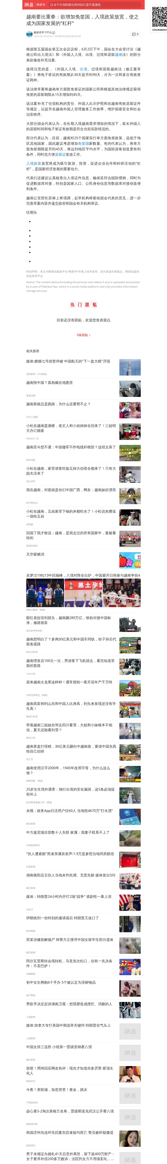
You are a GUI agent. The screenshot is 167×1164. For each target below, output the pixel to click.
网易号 (41, 5)
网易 (28, 4)
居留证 (60, 154)
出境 (83, 69)
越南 (118, 54)
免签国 (83, 143)
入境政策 (33, 163)
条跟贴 (83, 335)
